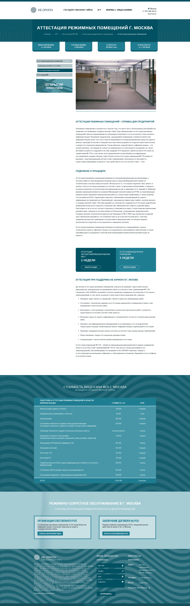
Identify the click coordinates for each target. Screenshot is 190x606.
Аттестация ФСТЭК (70, 34)
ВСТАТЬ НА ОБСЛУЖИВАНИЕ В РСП (116, 533)
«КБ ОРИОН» (102, 604)
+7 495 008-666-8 (149, 11)
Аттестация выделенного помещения (97, 34)
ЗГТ (99, 9)
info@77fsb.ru (143, 583)
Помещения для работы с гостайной (49, 66)
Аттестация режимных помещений (48, 70)
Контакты (152, 14)
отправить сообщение (106, 594)
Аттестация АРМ (42, 75)
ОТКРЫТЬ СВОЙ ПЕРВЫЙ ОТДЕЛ (50, 533)
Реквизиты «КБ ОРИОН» (138, 588)
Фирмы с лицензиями (119, 9)
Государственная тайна (78, 9)
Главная (47, 34)
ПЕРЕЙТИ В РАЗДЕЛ (91, 267)
